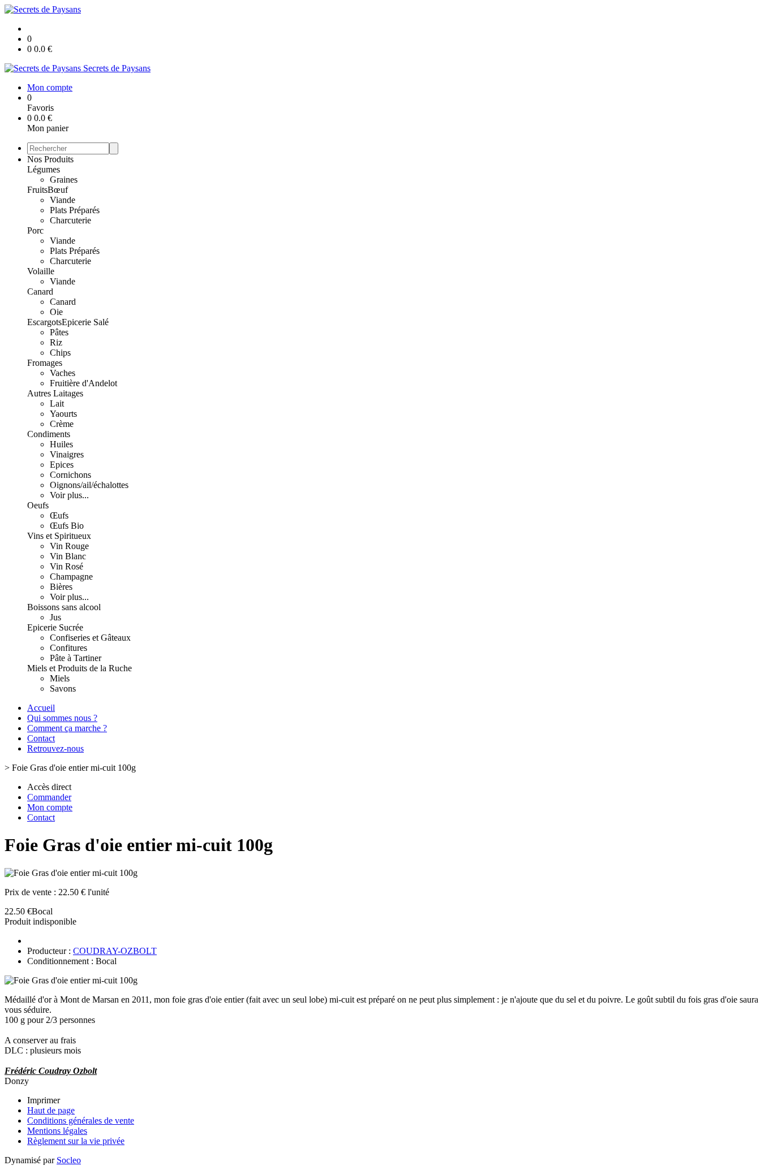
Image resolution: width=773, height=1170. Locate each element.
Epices (62, 464)
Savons (63, 688)
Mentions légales (57, 1131)
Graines (64, 179)
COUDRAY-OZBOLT (115, 951)
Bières (61, 587)
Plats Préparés (75, 210)
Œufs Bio (67, 525)
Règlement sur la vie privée (75, 1141)
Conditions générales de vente (80, 1120)
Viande (62, 200)
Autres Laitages (55, 393)
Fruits (37, 190)
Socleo (69, 1160)
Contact (41, 738)
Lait (57, 403)
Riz (56, 342)
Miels (60, 678)
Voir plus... (69, 495)
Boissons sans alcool (64, 607)
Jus (55, 617)
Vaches (62, 373)
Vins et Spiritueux (59, 536)
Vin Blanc (68, 556)
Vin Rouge (69, 546)
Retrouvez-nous (55, 748)
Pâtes (59, 332)
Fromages (44, 363)
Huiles (61, 444)
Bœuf (58, 190)
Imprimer (43, 1100)
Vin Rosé (66, 566)
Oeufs (38, 505)
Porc (35, 230)
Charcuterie (70, 220)
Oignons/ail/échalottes (89, 485)
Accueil (41, 708)
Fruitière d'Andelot (83, 383)
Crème (62, 424)
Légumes (43, 169)
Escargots (44, 322)
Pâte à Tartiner (75, 658)
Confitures (68, 648)
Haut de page (51, 1110)
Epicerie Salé (85, 322)
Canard (40, 291)
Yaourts (63, 413)
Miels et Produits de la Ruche (79, 668)
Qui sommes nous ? (62, 718)
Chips (60, 352)
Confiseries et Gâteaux (90, 637)
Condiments (48, 434)
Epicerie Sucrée (55, 627)
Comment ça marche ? (67, 728)
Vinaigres (67, 454)
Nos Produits (50, 159)
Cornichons (70, 475)
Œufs (59, 515)
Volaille (40, 271)
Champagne (71, 576)
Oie (56, 312)
